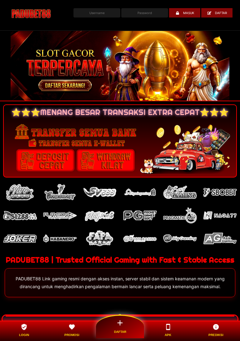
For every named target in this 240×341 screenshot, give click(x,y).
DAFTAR (221, 13)
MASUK (188, 13)
